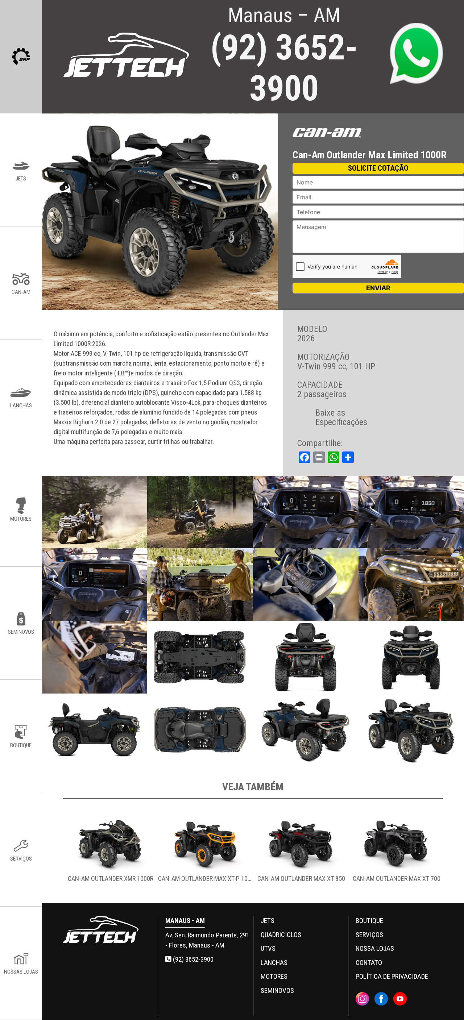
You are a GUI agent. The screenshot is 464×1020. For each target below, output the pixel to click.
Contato (369, 962)
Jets (267, 920)
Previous (57, 852)
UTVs (268, 948)
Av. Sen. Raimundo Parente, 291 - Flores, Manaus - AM (207, 940)
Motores (274, 976)
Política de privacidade (392, 976)
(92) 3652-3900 (192, 959)
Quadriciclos (281, 935)
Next (448, 852)
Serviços (369, 935)
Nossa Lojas (375, 948)
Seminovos (277, 990)
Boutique (369, 920)
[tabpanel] (110, 852)
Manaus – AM (284, 56)
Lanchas (274, 962)
